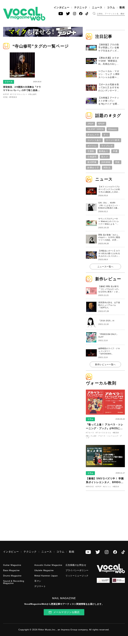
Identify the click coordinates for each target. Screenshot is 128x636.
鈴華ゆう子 (93, 167)
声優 (115, 151)
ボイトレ (92, 145)
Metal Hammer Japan (46, 575)
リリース (8, 82)
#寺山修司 (32, 94)
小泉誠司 (92, 156)
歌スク (104, 156)
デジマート (40, 586)
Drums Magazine (12, 575)
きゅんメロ (93, 134)
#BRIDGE (90, 486)
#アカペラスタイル (103, 433)
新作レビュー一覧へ (105, 364)
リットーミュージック (77, 575)
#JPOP (6, 94)
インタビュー (61, 7)
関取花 (106, 167)
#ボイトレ (107, 486)
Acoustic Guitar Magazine (48, 565)
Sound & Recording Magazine (13, 582)
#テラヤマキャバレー (18, 94)
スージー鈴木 (113, 140)
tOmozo (112, 129)
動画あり (103, 151)
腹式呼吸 (92, 162)
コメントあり (94, 140)
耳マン (37, 581)
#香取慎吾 (13, 97)
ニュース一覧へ (105, 266)
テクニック (80, 7)
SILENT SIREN (95, 129)
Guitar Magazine (12, 565)
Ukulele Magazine (44, 570)
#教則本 (116, 433)
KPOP (101, 123)
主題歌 (90, 151)
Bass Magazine (11, 570)
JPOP (90, 123)
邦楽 (117, 162)
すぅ (105, 134)
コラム (111, 7)
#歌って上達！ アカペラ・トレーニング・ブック (104, 437)
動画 (122, 7)
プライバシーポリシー (77, 570)
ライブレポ (107, 145)
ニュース (97, 7)
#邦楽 (5, 97)
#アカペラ (90, 433)
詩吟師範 (106, 162)
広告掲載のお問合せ (76, 565)
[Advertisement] (107, 513)
